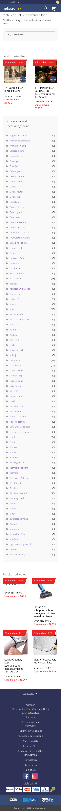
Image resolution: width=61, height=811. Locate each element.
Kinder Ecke (15, 294)
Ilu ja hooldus (16, 278)
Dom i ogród (16, 212)
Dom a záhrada (17, 207)
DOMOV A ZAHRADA (20, 232)
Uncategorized (17, 498)
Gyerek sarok (16, 248)
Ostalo (13, 401)
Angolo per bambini (19, 135)
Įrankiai (13, 283)
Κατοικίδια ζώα (17, 534)
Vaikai (12, 503)
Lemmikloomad (17, 365)
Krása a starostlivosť (19, 319)
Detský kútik (15, 196)
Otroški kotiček (17, 406)
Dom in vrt (15, 217)
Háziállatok (15, 268)
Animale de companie (20, 140)
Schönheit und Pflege (20, 426)
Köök (12, 309)
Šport (12, 442)
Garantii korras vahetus (30, 730)
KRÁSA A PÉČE (16, 314)
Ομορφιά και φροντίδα (21, 544)
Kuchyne (14, 345)
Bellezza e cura (17, 150)
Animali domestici (18, 145)
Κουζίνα (14, 539)
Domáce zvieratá (18, 222)
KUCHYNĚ (14, 340)
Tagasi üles (28, 693)
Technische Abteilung (20, 477)
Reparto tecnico (17, 421)
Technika (14, 472)
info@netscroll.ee (30, 713)
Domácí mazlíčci (17, 227)
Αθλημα (13, 523)
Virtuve (13, 508)
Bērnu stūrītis (16, 155)
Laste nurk (15, 360)
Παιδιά (13, 549)
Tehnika (13, 488)
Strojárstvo (15, 457)
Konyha (13, 304)
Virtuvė (13, 513)
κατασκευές (15, 529)
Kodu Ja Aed (15, 299)
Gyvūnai (13, 253)
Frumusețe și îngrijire (20, 237)
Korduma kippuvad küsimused (30, 724)
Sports (13, 452)
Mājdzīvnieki (15, 385)
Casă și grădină (17, 176)
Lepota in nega (17, 370)
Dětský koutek (16, 191)
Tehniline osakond (18, 493)
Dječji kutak (15, 201)
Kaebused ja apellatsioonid (30, 735)
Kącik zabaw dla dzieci (20, 288)
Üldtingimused (30, 764)
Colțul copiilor (16, 181)
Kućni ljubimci (16, 350)
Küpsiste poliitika (30, 740)
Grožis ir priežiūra (18, 242)
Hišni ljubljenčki (17, 273)
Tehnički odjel (16, 483)
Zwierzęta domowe (19, 518)
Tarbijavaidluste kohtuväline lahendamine (31, 753)
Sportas (13, 447)
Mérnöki (14, 391)
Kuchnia (13, 334)
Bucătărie (14, 166)
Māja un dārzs (16, 380)
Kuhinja (13, 355)
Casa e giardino (17, 171)
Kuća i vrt (14, 324)
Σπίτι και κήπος (17, 554)
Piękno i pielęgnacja (19, 416)
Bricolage (14, 161)
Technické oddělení (19, 467)
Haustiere (14, 263)
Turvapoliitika (30, 759)
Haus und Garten (18, 258)
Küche (13, 329)
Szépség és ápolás (18, 462)
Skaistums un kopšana (20, 431)
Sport (12, 437)
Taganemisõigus (30, 746)
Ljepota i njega (17, 375)
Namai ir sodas (17, 396)
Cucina (13, 186)
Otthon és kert (17, 411)
